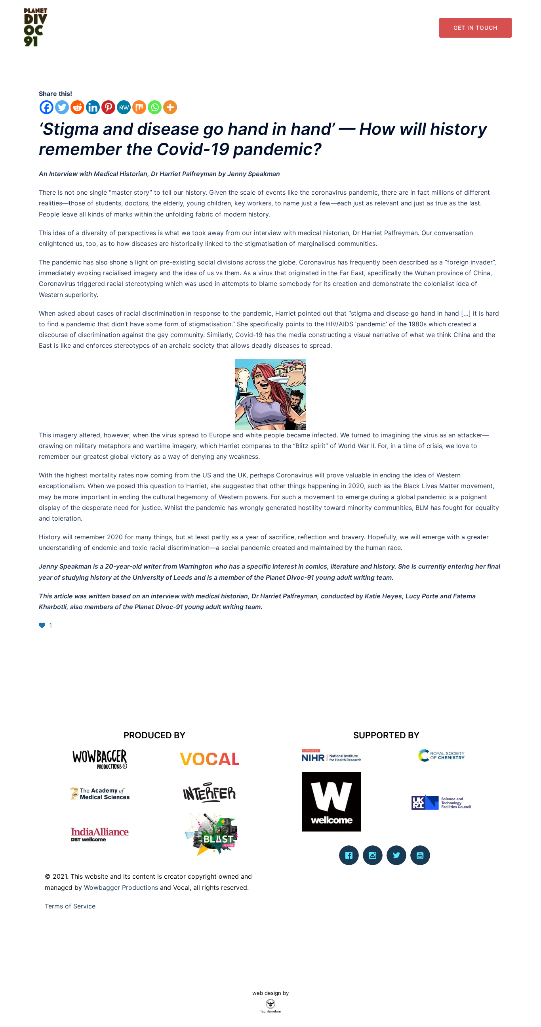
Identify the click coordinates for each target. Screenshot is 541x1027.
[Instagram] (375, 855)
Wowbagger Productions (121, 887)
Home (264, 27)
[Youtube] (422, 855)
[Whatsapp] (155, 107)
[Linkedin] (93, 107)
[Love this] (43, 625)
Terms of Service (70, 906)
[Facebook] (46, 107)
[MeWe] (124, 107)
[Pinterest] (108, 107)
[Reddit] (77, 107)
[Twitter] (62, 107)
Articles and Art (339, 27)
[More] (170, 107)
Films (378, 27)
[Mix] (139, 107)
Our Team (295, 27)
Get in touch (475, 27)
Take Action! (412, 27)
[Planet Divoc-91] (36, 27)
